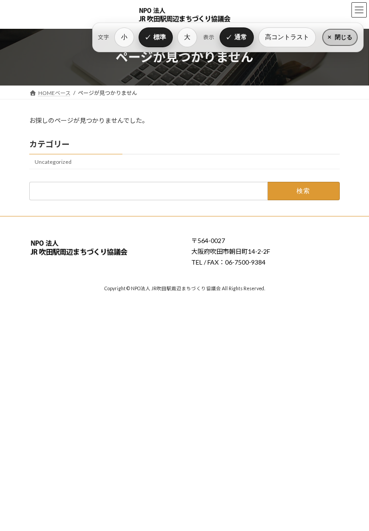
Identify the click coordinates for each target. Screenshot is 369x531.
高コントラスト (287, 36)
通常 (240, 36)
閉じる (343, 37)
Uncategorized (53, 161)
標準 (159, 36)
